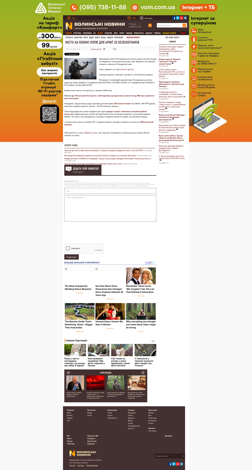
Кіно (149, 415)
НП (94, 33)
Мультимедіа (106, 372)
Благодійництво (134, 426)
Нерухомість (112, 418)
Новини (172, 41)
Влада (89, 413)
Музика (151, 413)
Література (152, 418)
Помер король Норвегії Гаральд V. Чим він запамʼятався (74, 394)
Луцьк (69, 413)
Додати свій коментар (86, 168)
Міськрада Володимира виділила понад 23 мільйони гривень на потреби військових (100, 155)
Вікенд (130, 420)
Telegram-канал (91, 132)
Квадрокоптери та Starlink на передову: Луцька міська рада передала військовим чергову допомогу (107, 158)
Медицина (132, 413)
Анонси (110, 37)
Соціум (131, 410)
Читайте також (70, 145)
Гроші (110, 413)
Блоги (97, 37)
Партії (89, 415)
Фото (86, 37)
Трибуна (157, 33)
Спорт (121, 33)
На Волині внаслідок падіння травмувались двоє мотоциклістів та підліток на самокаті (171, 50)
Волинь (69, 415)
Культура (108, 33)
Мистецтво (152, 420)
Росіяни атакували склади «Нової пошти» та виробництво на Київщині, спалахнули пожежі (172, 105)
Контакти (80, 465)
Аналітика (78, 37)
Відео (91, 37)
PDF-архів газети (172, 37)
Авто (116, 33)
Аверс (183, 33)
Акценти (148, 33)
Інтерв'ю (69, 37)
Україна (70, 418)
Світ (68, 420)
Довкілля (131, 418)
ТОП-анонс (152, 431)
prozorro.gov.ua (126, 69)
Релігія (130, 423)
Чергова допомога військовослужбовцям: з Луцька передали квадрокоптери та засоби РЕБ (103, 150)
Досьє (103, 37)
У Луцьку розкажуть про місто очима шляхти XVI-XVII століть (172, 157)
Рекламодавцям (92, 465)
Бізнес (110, 415)
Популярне (118, 37)
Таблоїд (129, 33)
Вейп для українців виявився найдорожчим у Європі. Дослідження (171, 148)
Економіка (87, 33)
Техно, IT (131, 428)
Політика (77, 33)
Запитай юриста (133, 37)
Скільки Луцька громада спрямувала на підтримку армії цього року (93, 163)
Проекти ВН (139, 33)
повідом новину (169, 33)
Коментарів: (96, 49)
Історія (150, 423)
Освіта (130, 415)
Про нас (72, 465)
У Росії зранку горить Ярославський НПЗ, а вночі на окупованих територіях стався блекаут (172, 72)
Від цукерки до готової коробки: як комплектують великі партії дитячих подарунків (172, 127)
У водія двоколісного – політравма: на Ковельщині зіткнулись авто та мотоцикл (171, 94)
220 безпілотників (122, 103)
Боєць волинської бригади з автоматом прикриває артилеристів (116, 394)
